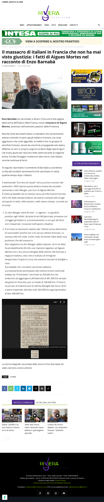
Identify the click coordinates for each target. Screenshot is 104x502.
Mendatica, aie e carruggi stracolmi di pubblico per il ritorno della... (93, 190)
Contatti (74, 25)
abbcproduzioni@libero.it (78, 487)
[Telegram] (29, 388)
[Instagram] (48, 493)
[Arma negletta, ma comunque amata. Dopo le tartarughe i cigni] (76, 237)
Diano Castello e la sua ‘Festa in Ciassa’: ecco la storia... (11, 427)
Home (4, 47)
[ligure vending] (86, 129)
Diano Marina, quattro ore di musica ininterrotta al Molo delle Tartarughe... (93, 174)
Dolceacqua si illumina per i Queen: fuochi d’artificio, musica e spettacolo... (93, 205)
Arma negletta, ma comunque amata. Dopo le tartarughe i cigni (92, 238)
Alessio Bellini (9, 66)
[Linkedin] (23, 388)
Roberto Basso (60, 480)
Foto (53, 25)
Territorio (52, 421)
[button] (99, 25)
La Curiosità (29, 47)
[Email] (35, 388)
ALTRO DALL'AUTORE (46, 402)
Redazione (62, 25)
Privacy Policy (39, 483)
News (22, 25)
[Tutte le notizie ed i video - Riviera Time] (52, 464)
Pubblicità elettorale (63, 483)
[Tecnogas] (86, 148)
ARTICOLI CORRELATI (23, 402)
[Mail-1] (64, 493)
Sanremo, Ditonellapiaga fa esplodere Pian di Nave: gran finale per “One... (92, 222)
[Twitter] (17, 388)
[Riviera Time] (52, 13)
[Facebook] (4, 388)
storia (13, 377)
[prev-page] (3, 439)
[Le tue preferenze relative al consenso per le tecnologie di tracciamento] (4, 497)
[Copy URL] (48, 388)
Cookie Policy (50, 483)
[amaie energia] (86, 111)
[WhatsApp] (11, 388)
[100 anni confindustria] (86, 94)
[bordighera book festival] (86, 76)
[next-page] (8, 439)
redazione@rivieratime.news (36, 487)
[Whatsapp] (56, 493)
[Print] (42, 388)
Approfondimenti (34, 25)
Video (46, 25)
